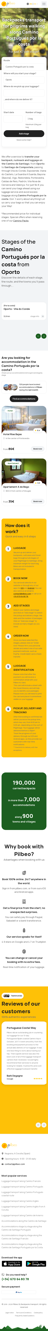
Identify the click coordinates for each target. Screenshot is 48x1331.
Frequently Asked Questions (24, 1316)
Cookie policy (38, 1313)
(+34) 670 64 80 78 (15, 1279)
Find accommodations (24, 398)
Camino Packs (21, 220)
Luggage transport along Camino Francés (21, 1181)
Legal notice (9, 1313)
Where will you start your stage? (20, 73)
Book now (37, 449)
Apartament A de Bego (16, 486)
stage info (34, 316)
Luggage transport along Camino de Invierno (22, 1215)
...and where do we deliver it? (18, 99)
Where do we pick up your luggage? (21, 86)
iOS (22, 588)
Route (7, 60)
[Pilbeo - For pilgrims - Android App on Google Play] (36, 1267)
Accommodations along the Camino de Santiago (24, 1221)
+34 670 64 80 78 (20, 596)
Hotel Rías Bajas (12, 434)
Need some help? (24, 140)
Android (31, 588)
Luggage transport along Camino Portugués (22, 1186)
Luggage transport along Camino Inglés (20, 1201)
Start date (9, 112)
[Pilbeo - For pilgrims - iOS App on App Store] (12, 1267)
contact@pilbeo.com (22, 593)
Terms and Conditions (23, 1313)
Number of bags (34, 112)
